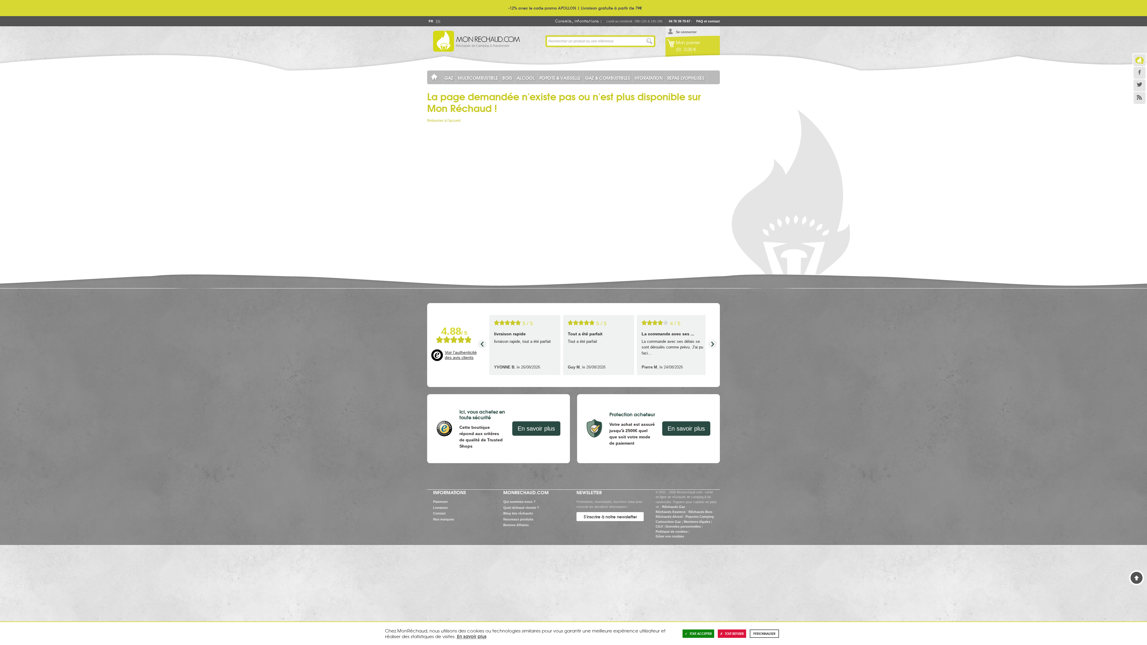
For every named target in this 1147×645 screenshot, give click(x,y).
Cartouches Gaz (668, 521)
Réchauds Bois (700, 512)
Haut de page (1136, 577)
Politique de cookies (672, 531)
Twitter (1140, 85)
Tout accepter (701, 633)
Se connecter (686, 32)
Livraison (440, 507)
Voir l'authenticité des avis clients (461, 355)
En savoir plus (536, 428)
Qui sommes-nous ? (519, 501)
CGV (659, 526)
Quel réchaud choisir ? (521, 507)
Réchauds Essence (671, 512)
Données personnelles (683, 526)
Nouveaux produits (518, 519)
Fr (431, 21)
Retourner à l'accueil (444, 121)
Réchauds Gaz (673, 507)
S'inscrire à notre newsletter (610, 516)
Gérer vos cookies (670, 536)
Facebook (1140, 73)
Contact (439, 513)
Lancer (649, 41)
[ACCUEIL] (434, 77)
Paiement (440, 501)
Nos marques (443, 519)
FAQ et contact (708, 21)
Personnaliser (764, 633)
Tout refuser (734, 633)
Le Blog (1140, 60)
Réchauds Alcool (669, 516)
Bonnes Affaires (516, 525)
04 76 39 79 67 (679, 21)
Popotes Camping (700, 516)
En (438, 21)
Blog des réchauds (518, 513)
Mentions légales (697, 521)
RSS (1140, 98)
